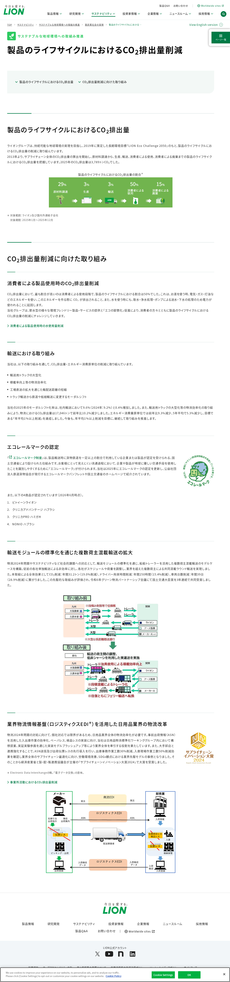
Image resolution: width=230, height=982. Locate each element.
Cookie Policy (113, 976)
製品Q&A (164, 5)
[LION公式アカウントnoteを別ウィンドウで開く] (121, 954)
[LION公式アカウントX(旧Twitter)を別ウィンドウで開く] (97, 954)
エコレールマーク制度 (27, 457)
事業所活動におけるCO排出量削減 (34, 782)
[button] (223, 14)
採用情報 (202, 924)
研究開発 (54, 924)
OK (189, 975)
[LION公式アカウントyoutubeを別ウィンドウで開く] (109, 954)
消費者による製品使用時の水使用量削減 (37, 326)
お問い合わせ (180, 5)
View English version (203, 25)
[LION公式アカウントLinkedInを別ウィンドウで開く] (132, 954)
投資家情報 (116, 924)
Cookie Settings (163, 975)
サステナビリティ (84, 924)
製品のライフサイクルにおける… (125, 24)
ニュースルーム (173, 924)
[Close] (224, 974)
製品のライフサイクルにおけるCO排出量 (46, 82)
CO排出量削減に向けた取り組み (104, 82)
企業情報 (143, 924)
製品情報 (28, 924)
